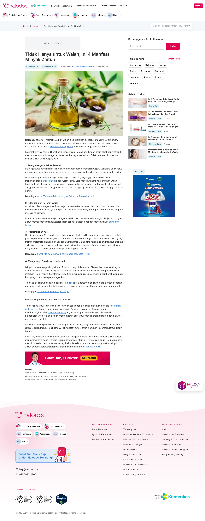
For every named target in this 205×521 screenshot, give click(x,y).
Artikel (35, 26)
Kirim (173, 46)
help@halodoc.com (27, 469)
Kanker (158, 77)
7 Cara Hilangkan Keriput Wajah (53, 291)
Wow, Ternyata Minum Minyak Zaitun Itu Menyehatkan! (65, 196)
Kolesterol (159, 71)
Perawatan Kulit (32, 67)
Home (25, 26)
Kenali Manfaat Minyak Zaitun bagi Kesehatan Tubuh (64, 253)
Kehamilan (145, 71)
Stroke (133, 71)
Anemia (147, 77)
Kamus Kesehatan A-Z (61, 6)
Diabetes (149, 65)
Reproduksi (135, 83)
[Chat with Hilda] (189, 385)
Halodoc (68, 282)
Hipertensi (134, 77)
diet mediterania (56, 312)
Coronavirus (135, 65)
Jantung (162, 65)
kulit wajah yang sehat (61, 146)
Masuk (198, 6)
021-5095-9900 (25, 474)
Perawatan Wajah (49, 67)
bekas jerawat (48, 180)
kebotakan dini (93, 346)
